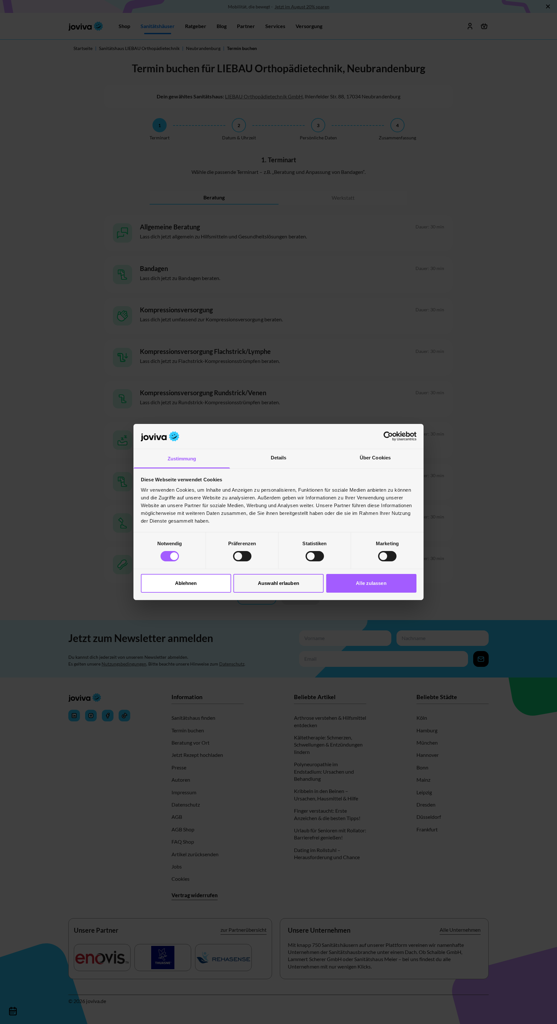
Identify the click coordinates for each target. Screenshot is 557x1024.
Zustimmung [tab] (182, 458)
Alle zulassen (371, 583)
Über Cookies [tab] (375, 457)
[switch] (242, 556)
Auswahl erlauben (278, 583)
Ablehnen (186, 583)
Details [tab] (279, 457)
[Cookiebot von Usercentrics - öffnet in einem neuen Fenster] (388, 436)
